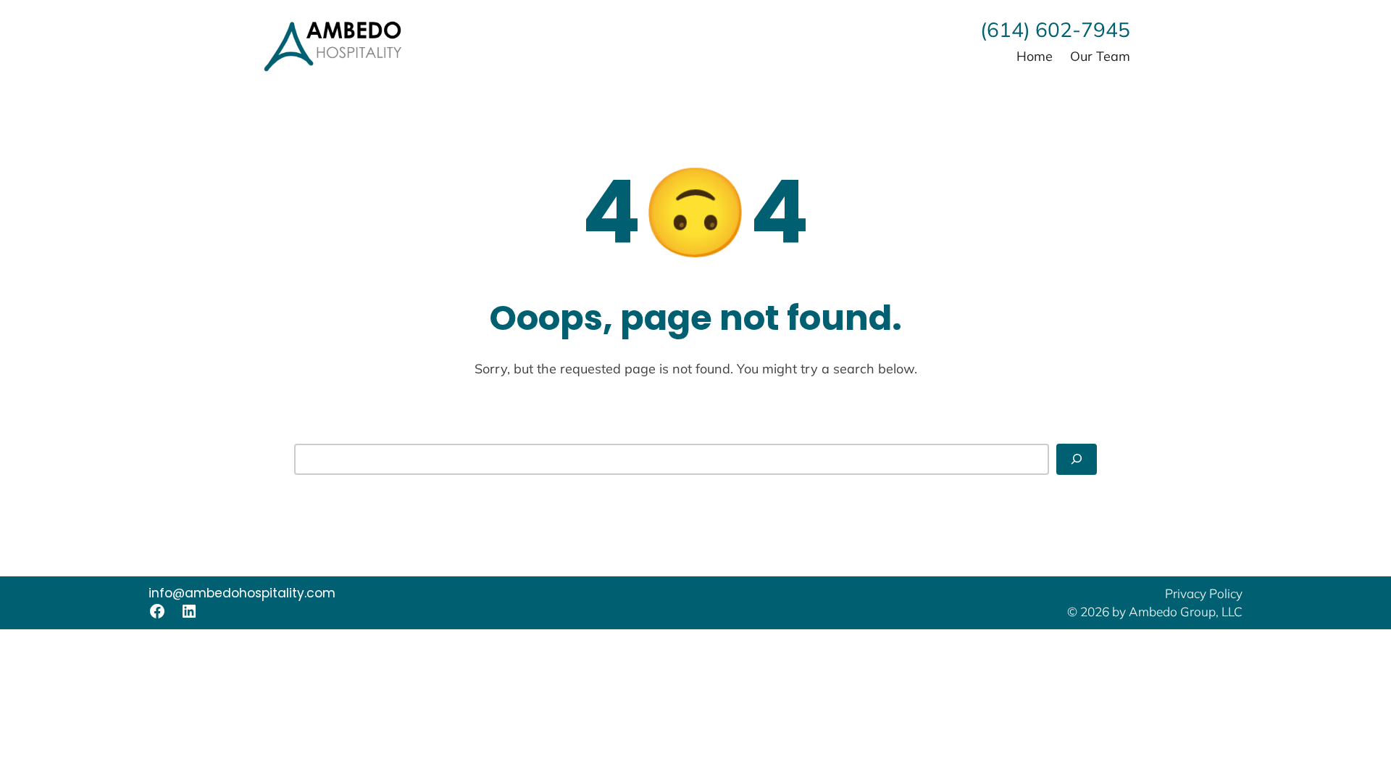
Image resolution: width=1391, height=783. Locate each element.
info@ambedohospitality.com (242, 593)
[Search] (1076, 459)
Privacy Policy (1203, 593)
